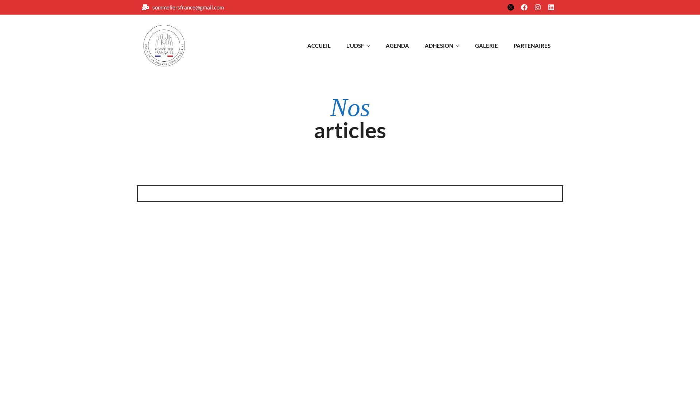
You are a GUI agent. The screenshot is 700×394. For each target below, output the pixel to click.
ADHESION (439, 45)
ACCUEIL (319, 45)
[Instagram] (537, 7)
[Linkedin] (551, 7)
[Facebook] (524, 7)
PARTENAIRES (532, 45)
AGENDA (397, 45)
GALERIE (486, 45)
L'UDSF (355, 45)
